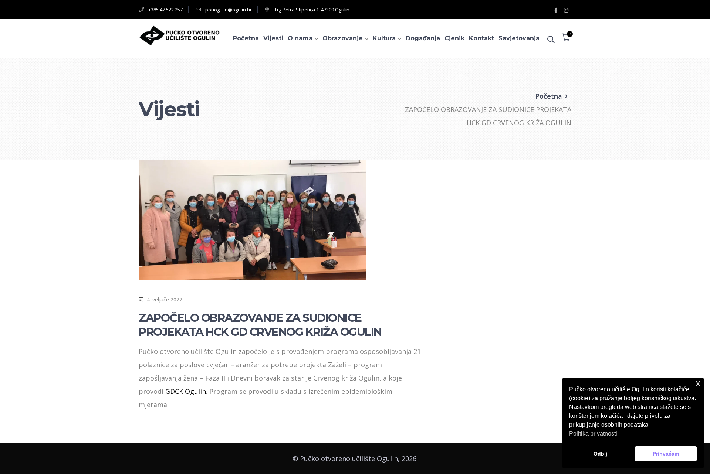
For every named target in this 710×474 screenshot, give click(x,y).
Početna (548, 96)
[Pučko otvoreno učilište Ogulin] (179, 34)
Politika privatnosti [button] (593, 433)
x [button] (698, 383)
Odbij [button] (600, 454)
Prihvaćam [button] (666, 454)
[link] (185, 391)
